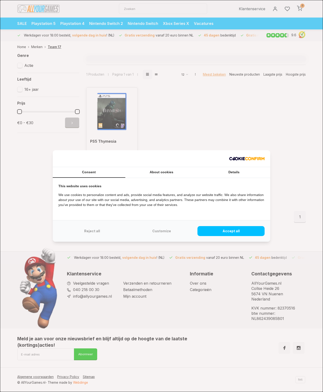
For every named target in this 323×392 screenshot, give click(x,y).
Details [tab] (234, 172)
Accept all (231, 231)
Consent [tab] (89, 172)
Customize (161, 231)
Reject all (92, 231)
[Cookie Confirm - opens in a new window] (247, 158)
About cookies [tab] (161, 172)
